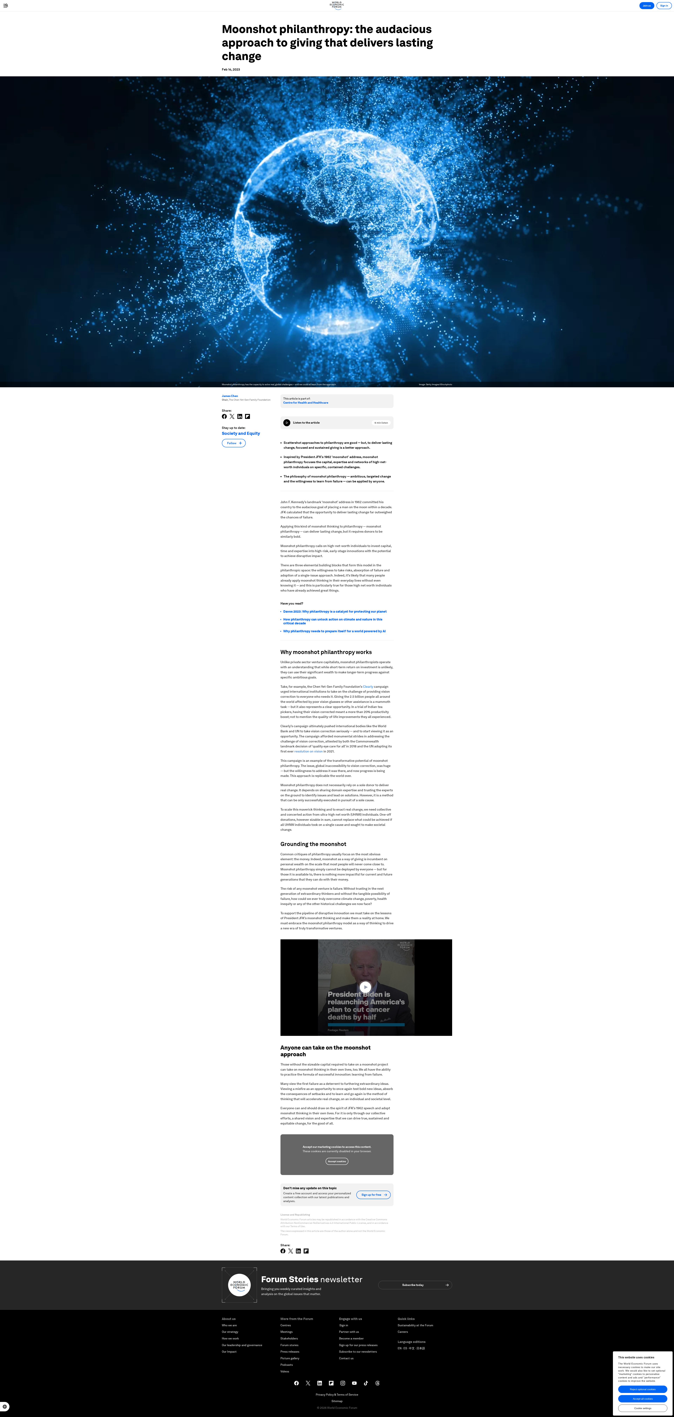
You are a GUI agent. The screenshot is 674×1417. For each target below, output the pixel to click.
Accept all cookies (643, 1398)
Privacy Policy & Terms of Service (337, 1394)
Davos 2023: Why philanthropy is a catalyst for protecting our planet (335, 611)
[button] (366, 987)
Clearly (368, 686)
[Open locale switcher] (4, 1406)
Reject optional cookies (643, 1389)
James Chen (230, 396)
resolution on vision (308, 751)
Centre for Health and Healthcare (305, 402)
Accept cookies (337, 1161)
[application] (366, 987)
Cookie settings (642, 1408)
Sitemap (337, 1401)
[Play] (286, 422)
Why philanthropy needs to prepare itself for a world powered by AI (334, 631)
